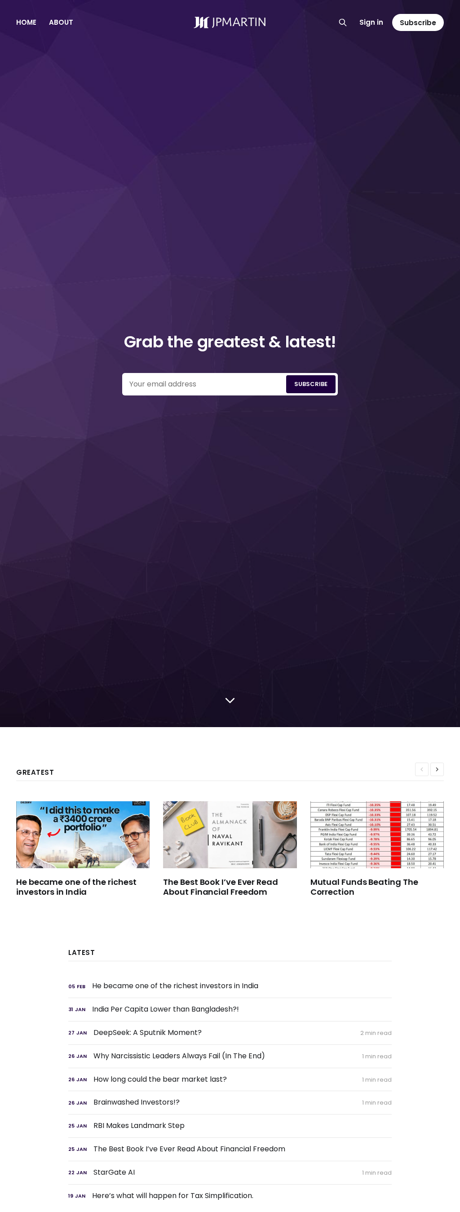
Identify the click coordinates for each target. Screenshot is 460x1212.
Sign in (371, 22)
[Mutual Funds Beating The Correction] (383, 849)
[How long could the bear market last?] (230, 1079)
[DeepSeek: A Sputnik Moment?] (230, 1032)
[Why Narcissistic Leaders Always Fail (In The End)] (230, 1056)
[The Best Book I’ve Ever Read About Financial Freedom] (236, 849)
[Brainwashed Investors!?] (230, 1102)
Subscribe (418, 22)
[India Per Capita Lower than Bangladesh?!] (230, 1009)
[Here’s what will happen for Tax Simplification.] (230, 1196)
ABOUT (61, 22)
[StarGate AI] (230, 1172)
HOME (26, 22)
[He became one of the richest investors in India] (89, 849)
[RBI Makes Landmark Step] (230, 1125)
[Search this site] (342, 22)
